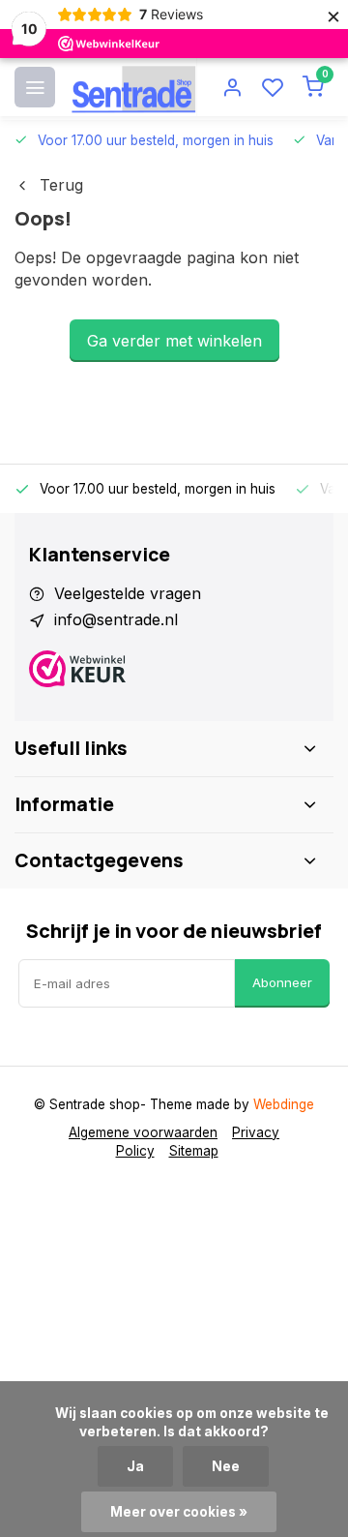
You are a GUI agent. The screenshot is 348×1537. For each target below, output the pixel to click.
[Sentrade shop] (133, 87)
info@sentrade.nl (116, 619)
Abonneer (282, 982)
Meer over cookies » (178, 1512)
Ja (135, 1466)
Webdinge (283, 1104)
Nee (226, 1466)
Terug (61, 185)
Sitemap (193, 1151)
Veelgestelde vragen (127, 593)
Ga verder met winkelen (174, 340)
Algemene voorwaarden (143, 1132)
